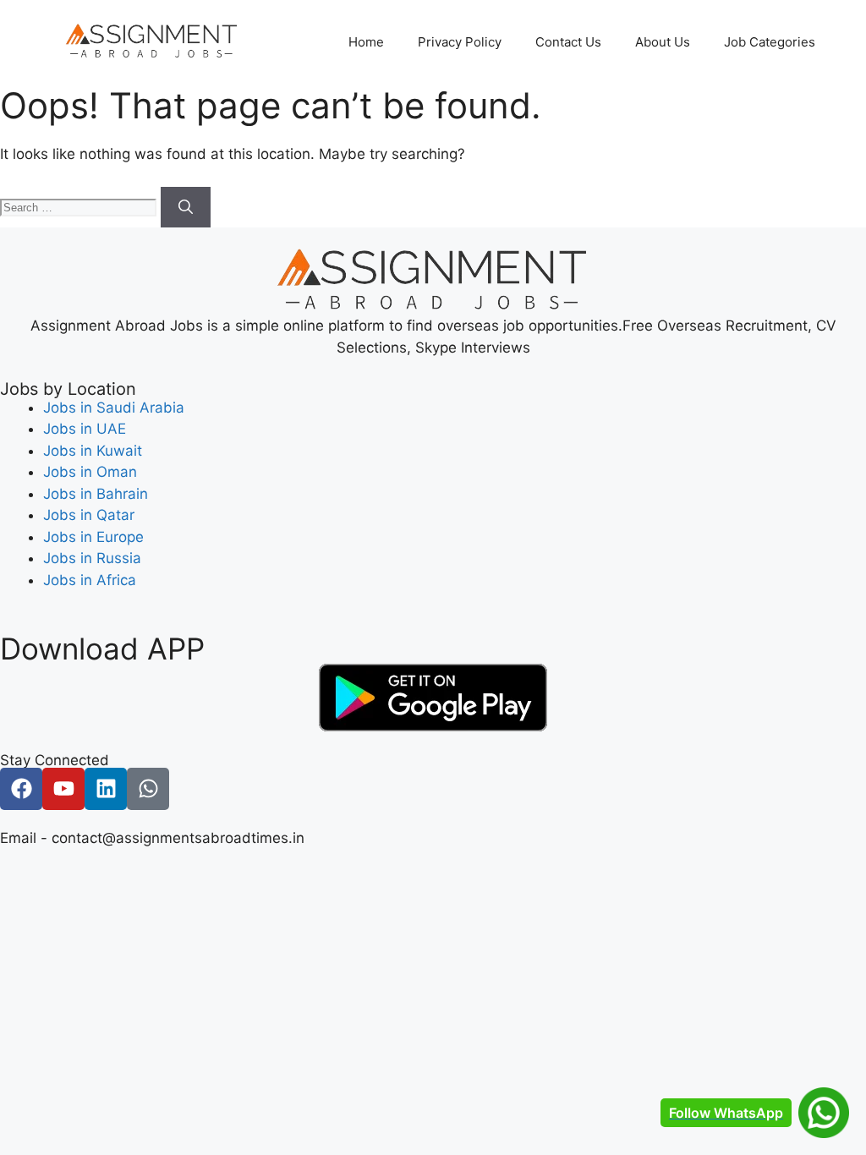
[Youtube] (63, 789)
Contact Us (568, 42)
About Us (662, 42)
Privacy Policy (460, 42)
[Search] (186, 207)
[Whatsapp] (148, 789)
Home (366, 42)
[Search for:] (80, 206)
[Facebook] (21, 789)
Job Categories (769, 42)
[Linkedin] (106, 789)
